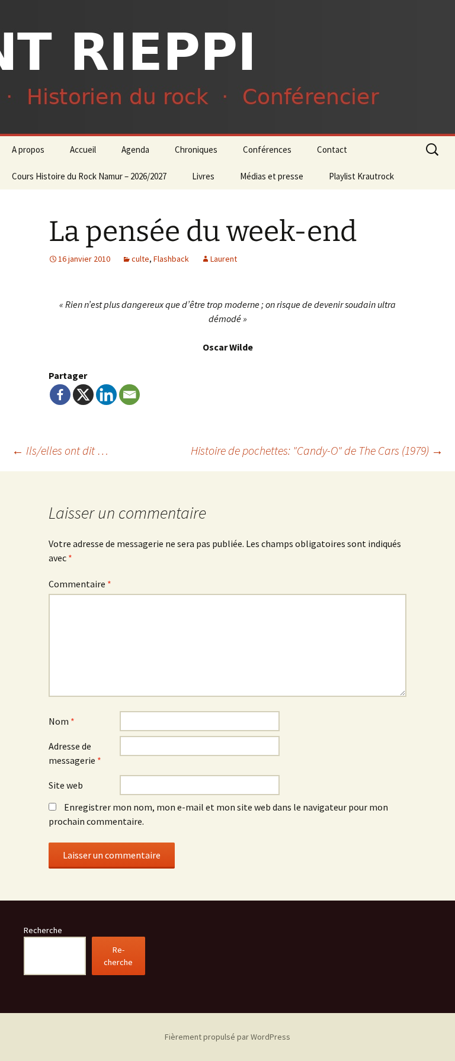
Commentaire (80, 584)
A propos (28, 149)
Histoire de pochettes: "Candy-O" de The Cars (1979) (317, 450)
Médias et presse (271, 176)
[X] (83, 394)
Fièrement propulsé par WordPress (227, 1036)
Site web (66, 785)
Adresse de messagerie (75, 753)
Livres (203, 176)
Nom (62, 721)
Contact (332, 149)
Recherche (43, 930)
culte (140, 258)
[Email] (129, 394)
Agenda (135, 149)
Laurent (223, 258)
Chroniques (196, 149)
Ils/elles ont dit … (60, 450)
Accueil (83, 149)
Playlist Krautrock (361, 176)
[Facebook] (60, 394)
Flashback (171, 258)
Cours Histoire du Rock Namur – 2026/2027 (89, 176)
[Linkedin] (106, 394)
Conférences (267, 149)
